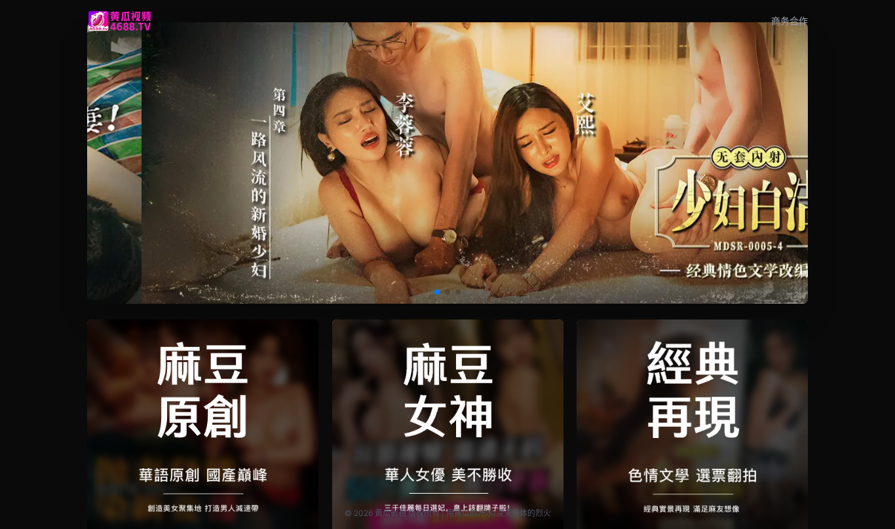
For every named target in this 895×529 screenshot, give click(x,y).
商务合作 (789, 20)
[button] (437, 292)
